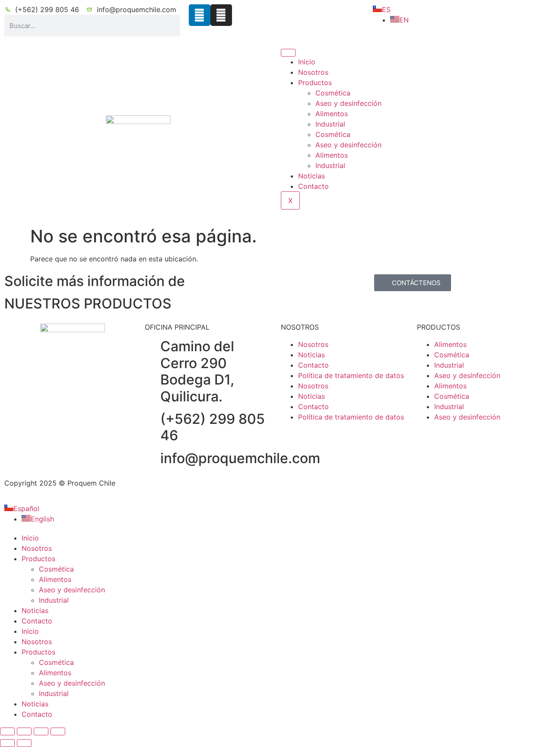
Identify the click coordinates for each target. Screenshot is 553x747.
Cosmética (332, 93)
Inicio (306, 61)
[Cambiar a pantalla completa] (24, 731)
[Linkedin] (199, 15)
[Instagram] (221, 15)
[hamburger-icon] (288, 53)
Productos (315, 82)
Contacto (313, 186)
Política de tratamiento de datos (351, 375)
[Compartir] (41, 731)
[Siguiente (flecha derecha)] (24, 743)
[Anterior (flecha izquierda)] (7, 743)
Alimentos (331, 113)
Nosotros (313, 72)
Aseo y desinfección (348, 103)
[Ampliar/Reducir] (7, 731)
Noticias (311, 176)
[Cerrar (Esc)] (58, 731)
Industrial (330, 124)
